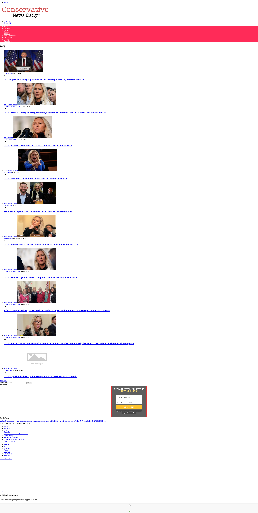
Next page (3, 381)
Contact (6, 32)
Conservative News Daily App (14, 439)
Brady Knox (8, 370)
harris (27, 421)
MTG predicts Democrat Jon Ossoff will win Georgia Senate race (38, 145)
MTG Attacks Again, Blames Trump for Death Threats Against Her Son (41, 277)
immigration (36, 421)
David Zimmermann (10, 139)
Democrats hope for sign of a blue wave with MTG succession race (38, 211)
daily (13, 421)
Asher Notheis (8, 238)
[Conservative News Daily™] (25, 18)
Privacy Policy (8, 435)
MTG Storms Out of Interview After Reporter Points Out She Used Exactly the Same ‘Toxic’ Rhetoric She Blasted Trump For (69, 343)
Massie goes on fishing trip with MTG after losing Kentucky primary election (44, 79)
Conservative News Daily (12, 106)
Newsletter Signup (10, 35)
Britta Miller (8, 172)
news (49, 421)
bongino (8, 421)
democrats (19, 421)
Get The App (8, 37)
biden (2, 421)
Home (6, 26)
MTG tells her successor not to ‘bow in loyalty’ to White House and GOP (41, 244)
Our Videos (7, 28)
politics (54, 420)
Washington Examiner (92, 420)
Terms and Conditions (11, 437)
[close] (130, 505)
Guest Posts (7, 41)
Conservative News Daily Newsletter (16, 434)
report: (61, 421)
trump (77, 420)
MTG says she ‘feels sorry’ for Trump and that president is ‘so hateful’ (40, 376)
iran (40, 421)
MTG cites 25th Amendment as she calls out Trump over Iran (35, 178)
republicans (67, 421)
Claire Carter (8, 73)
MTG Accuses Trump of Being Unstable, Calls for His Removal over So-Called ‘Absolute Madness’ (55, 112)
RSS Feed (7, 39)
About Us (7, 34)
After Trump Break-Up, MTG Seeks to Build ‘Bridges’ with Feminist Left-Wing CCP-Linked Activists (57, 310)
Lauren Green (8, 205)
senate (72, 421)
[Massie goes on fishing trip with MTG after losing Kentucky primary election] (23, 72)
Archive (6, 30)
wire (105, 421)
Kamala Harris (44, 421)
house (30, 421)
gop (24, 421)
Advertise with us (9, 441)
